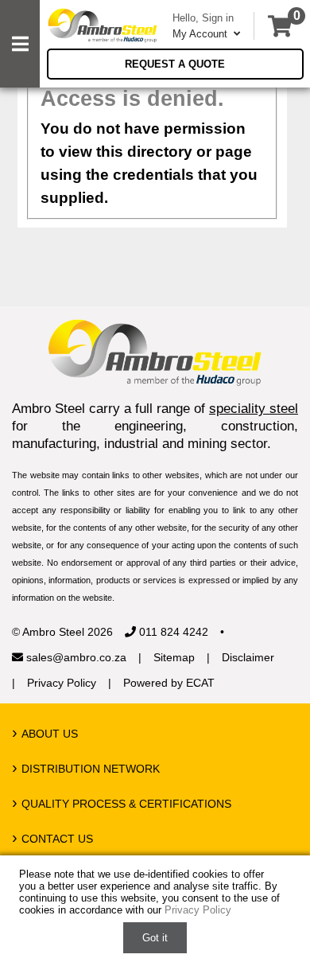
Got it (155, 938)
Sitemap (174, 657)
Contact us (57, 838)
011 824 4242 (172, 631)
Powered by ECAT (169, 682)
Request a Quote (175, 64)
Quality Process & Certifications (126, 803)
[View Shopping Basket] (279, 26)
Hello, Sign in (203, 18)
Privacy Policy (61, 682)
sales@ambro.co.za (74, 657)
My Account (201, 34)
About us (49, 733)
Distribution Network (90, 768)
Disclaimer (248, 657)
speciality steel (253, 408)
